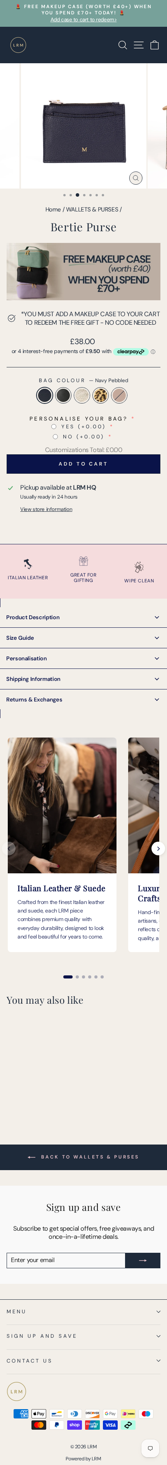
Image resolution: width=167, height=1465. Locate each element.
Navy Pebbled (44, 395)
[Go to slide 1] (68, 976)
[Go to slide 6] (102, 976)
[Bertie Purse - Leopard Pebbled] (38, 1099)
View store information (46, 509)
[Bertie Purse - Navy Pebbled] (11, 1099)
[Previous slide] (9, 848)
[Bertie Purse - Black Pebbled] (20, 1099)
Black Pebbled (63, 395)
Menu (17, 1311)
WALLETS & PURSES (92, 209)
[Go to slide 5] (95, 976)
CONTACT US (30, 1361)
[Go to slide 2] (77, 976)
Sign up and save (42, 1336)
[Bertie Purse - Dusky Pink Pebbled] (47, 1099)
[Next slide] (158, 848)
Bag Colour (84, 380)
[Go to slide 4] (89, 976)
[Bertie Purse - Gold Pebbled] (29, 1099)
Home (53, 209)
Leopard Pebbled (100, 395)
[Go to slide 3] (83, 976)
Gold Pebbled (82, 395)
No (83, 436)
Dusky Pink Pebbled (119, 395)
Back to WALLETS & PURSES (88, 1157)
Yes (83, 426)
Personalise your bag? (79, 418)
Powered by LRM (83, 1459)
